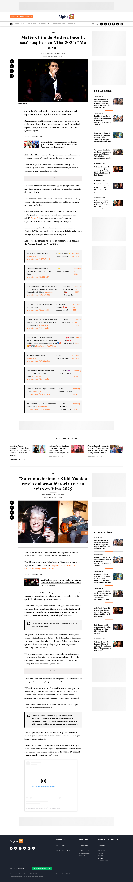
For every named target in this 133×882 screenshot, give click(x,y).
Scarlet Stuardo (58, 495)
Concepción (102, 848)
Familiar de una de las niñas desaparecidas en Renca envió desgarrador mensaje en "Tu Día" (102, 120)
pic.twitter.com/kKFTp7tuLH (38, 259)
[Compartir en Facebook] (12, 61)
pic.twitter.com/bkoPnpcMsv (38, 394)
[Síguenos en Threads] (121, 24)
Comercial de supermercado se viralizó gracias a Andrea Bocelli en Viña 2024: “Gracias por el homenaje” (59, 144)
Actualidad (31, 24)
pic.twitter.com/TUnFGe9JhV (38, 409)
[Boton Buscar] (93, 24)
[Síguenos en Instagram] (105, 24)
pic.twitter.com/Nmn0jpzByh (38, 379)
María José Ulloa (58, 53)
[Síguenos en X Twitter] (101, 24)
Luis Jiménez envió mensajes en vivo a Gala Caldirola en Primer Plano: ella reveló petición (102, 188)
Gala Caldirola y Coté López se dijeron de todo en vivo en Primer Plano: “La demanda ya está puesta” (102, 205)
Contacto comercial (63, 850)
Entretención (44, 24)
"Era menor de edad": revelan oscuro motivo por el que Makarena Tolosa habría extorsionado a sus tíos (102, 154)
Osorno (100, 858)
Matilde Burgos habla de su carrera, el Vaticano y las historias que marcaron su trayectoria (59, 449)
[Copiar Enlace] (12, 71)
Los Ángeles (102, 850)
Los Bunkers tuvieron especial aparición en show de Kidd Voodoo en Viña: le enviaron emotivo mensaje (61, 582)
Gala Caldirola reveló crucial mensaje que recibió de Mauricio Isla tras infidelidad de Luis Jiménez (102, 171)
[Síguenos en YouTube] (113, 24)
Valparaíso (102, 845)
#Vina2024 (31, 256)
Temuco (100, 853)
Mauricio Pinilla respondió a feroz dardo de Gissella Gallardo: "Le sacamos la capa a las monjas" (20, 450)
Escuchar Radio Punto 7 (20, 16)
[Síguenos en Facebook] (109, 24)
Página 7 (34, 218)
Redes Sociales (59, 24)
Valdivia (101, 855)
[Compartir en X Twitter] (12, 66)
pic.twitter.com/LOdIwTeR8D (38, 295)
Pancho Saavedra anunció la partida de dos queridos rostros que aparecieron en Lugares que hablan (98, 449)
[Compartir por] (12, 76)
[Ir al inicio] (11, 24)
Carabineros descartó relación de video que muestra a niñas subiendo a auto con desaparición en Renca (102, 137)
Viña (53, 32)
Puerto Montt (103, 861)
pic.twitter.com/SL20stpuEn (38, 328)
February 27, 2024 (75, 255)
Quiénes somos (61, 845)
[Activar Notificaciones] (97, 24)
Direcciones (60, 848)
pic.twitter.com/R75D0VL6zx (38, 361)
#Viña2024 (43, 325)
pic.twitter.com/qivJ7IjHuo (45, 346)
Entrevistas (19, 24)
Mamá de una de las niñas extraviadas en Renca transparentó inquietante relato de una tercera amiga (102, 103)
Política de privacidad (17, 868)
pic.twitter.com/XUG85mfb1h (38, 277)
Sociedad (71, 24)
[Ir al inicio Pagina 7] (66, 16)
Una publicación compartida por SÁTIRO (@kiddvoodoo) (43, 808)
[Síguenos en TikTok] (117, 24)
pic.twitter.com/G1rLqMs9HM (38, 310)
